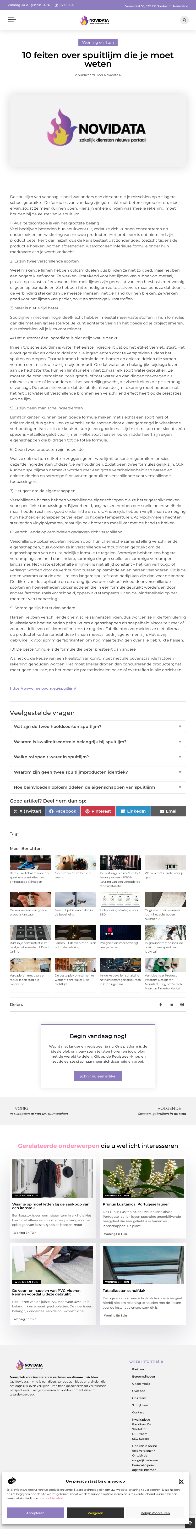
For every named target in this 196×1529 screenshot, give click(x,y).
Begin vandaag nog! (98, 1036)
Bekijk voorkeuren (155, 1513)
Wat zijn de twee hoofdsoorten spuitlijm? (98, 726)
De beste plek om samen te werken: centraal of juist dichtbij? (74, 980)
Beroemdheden (143, 1376)
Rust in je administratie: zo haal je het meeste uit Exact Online (29, 947)
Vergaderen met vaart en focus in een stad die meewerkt (27, 980)
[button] (181, 1481)
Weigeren (95, 1513)
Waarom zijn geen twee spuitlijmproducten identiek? (98, 772)
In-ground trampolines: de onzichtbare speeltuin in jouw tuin (164, 947)
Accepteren (35, 1513)
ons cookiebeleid (51, 1498)
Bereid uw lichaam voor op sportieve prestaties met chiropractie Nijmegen (29, 877)
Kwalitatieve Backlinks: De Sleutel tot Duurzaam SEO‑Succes (141, 1429)
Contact (138, 1412)
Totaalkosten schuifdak (124, 1290)
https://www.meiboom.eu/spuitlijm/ (43, 688)
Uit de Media (141, 1383)
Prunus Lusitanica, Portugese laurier (136, 1204)
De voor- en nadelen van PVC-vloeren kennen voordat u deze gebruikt (46, 1292)
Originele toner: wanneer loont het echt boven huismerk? (162, 914)
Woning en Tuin (98, 42)
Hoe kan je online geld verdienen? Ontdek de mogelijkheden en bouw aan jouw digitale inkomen (145, 1458)
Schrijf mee (140, 1405)
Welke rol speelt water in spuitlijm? (98, 756)
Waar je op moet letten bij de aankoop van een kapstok (50, 1206)
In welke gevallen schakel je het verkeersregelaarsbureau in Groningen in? (120, 980)
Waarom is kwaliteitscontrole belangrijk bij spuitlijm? (98, 741)
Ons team (139, 1398)
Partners (138, 1369)
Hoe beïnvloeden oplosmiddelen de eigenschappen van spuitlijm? (98, 787)
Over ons (138, 1391)
